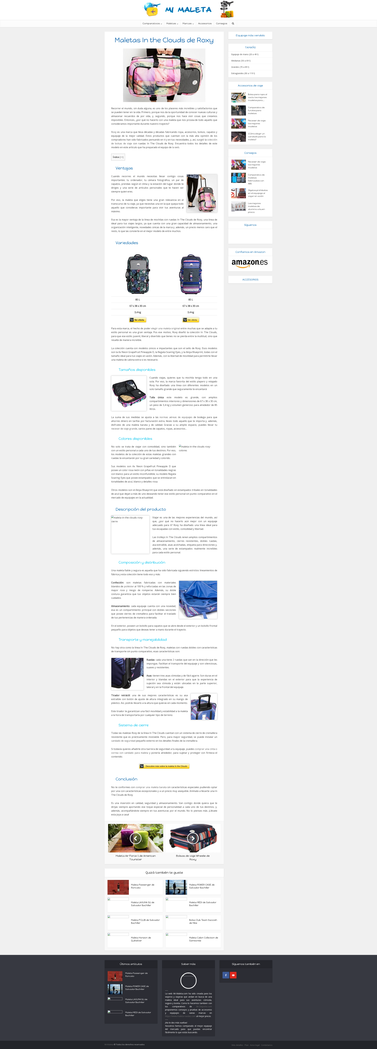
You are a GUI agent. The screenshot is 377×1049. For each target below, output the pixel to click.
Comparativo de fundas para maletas (256, 110)
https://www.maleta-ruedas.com (180, 1016)
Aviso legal (255, 1045)
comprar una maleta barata (151, 787)
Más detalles (237, 1045)
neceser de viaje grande (124, 428)
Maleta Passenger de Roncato (136, 974)
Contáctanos (266, 1045)
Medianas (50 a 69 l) (240, 60)
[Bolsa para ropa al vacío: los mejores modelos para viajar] (239, 97)
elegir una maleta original (165, 328)
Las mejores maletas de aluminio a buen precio (256, 207)
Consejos (221, 23)
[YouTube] (233, 975)
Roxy (113, 132)
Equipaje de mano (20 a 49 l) (244, 54)
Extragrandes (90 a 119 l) (243, 73)
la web (175, 147)
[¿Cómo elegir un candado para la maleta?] (239, 137)
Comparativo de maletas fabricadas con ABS (256, 179)
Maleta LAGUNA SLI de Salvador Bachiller (136, 1001)
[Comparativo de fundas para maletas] (239, 110)
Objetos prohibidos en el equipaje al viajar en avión (258, 193)
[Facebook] (226, 975)
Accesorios (205, 23)
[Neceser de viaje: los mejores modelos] (239, 123)
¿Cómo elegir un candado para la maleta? (257, 136)
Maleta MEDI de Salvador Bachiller (138, 1014)
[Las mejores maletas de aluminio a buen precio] (239, 206)
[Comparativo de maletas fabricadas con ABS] (239, 178)
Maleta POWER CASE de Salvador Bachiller (137, 987)
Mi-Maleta (109, 1044)
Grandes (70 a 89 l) (240, 67)
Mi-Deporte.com (204, 1006)
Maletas (171, 23)
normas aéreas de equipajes (175, 417)
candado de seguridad (123, 740)
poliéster (129, 586)
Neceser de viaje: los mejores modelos (257, 123)
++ (121, 157)
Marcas (187, 23)
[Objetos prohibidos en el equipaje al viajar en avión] (239, 193)
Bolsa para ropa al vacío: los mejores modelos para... (257, 97)
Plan (247, 1045)
